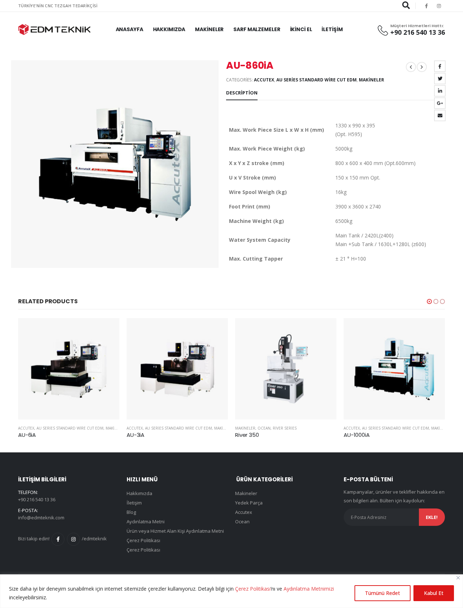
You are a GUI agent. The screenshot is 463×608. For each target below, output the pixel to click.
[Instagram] (439, 5)
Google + (440, 103)
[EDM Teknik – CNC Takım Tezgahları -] (54, 29)
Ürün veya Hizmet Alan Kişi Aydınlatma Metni (175, 531)
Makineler (209, 29)
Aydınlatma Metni (146, 521)
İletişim (332, 29)
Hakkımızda (169, 29)
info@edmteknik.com (41, 517)
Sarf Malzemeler (256, 29)
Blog (131, 512)
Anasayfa (129, 29)
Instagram (73, 539)
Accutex (264, 80)
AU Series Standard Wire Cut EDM (316, 80)
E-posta (440, 115)
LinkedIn (440, 91)
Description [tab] (242, 92)
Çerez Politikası (253, 588)
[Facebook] (426, 5)
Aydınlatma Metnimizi (309, 588)
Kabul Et (433, 593)
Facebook (440, 66)
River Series (285, 428)
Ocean (264, 428)
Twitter (440, 78)
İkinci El (301, 29)
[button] (429, 301)
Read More (107, 330)
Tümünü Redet (382, 593)
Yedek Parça (249, 502)
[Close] (458, 577)
